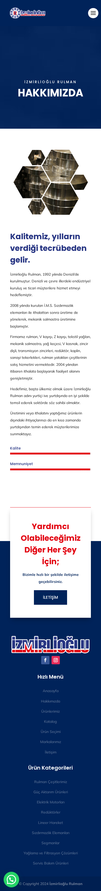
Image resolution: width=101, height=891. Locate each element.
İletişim (50, 752)
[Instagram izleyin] (56, 660)
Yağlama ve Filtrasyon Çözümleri (51, 853)
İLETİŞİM (50, 597)
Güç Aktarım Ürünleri (50, 792)
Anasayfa (51, 690)
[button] (11, 879)
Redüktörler (50, 812)
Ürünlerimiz (50, 711)
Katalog (50, 721)
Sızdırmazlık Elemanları (50, 832)
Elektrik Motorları (50, 802)
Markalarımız (50, 741)
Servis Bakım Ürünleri (50, 863)
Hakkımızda (50, 701)
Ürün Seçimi (51, 731)
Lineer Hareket (50, 822)
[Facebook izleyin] (45, 660)
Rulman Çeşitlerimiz (50, 781)
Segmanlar (50, 843)
